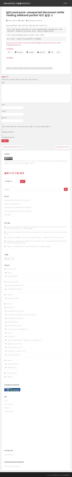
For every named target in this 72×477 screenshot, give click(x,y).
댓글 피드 (7, 408)
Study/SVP (11, 367)
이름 (3, 104)
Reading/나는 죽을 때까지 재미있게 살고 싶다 (21, 315)
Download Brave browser (12, 466)
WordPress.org (8, 411)
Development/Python (14, 285)
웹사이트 (4, 118)
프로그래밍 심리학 (13, 355)
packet (20, 68)
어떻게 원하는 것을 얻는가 (15, 351)
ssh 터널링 (7, 215)
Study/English (12, 364)
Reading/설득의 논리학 (14, 318)
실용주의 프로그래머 (14, 344)
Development (32, 20)
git (12, 68)
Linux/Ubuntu (12, 298)
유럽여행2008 (12, 276)
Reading (9, 307)
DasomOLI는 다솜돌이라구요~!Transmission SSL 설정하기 (24, 237)
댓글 (3, 82)
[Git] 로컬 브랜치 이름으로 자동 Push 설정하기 (18, 211)
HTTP (15, 68)
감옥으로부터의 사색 (14, 325)
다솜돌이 (22, 20)
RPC (37, 68)
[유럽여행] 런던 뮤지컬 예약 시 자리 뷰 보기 (17, 200)
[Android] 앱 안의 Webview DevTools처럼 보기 (18, 207)
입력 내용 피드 (8, 404)
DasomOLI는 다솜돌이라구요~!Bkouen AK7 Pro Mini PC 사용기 (26, 241)
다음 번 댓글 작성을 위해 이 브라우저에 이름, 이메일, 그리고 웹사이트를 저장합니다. (26, 126)
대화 (9, 333)
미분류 (9, 377)
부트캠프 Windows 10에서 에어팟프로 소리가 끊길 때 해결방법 (31, 246)
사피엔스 (10, 336)
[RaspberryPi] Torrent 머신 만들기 (53, 237)
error (8, 68)
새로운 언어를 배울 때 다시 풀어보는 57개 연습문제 (23, 340)
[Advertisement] (36, 432)
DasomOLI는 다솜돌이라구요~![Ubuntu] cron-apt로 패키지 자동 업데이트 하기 (30, 232)
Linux (8, 295)
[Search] (66, 189)
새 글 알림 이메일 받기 (8, 137)
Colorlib (55, 475)
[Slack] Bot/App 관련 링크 (12, 204)
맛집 (9, 273)
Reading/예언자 (12, 322)
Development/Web (13, 289)
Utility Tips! (39, 20)
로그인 (6, 400)
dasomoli (9, 269)
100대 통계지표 (9, 455)
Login (65, 3)
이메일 (3, 111)
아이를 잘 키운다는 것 (14, 347)
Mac (8, 304)
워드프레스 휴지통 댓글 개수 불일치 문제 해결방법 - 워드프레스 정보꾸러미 (29, 227)
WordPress (67, 475)
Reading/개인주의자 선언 (15, 311)
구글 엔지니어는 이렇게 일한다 (17, 329)
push (33, 68)
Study (8, 360)
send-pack (42, 68)
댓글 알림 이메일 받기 (7, 132)
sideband (49, 68)
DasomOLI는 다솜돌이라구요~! (17, 3)
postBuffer (27, 68)
